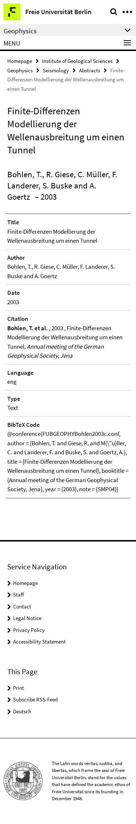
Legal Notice (27, 618)
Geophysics (20, 70)
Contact (22, 606)
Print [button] (18, 687)
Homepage (19, 61)
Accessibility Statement (39, 641)
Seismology (56, 70)
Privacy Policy (29, 630)
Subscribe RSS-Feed (35, 699)
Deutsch (22, 711)
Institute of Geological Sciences (77, 61)
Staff (18, 594)
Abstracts (89, 70)
